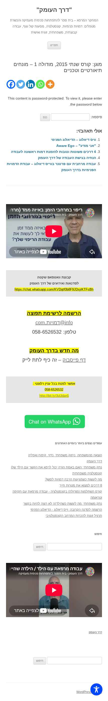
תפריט (54, 45)
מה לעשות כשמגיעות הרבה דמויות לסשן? (73, 479)
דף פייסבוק (74, 360)
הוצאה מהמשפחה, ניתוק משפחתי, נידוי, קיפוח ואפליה (65, 455)
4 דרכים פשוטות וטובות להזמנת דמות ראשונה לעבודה (53, 152)
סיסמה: (96, 117)
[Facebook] (11, 84)
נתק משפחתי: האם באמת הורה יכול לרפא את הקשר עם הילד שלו (56, 467)
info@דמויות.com (54, 322)
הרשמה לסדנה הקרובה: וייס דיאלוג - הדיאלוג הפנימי (66, 510)
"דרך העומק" (54, 9)
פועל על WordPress (89, 692)
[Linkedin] (30, 84)
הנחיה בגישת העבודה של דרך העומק (67, 158)
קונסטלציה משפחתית (87, 473)
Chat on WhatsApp (50, 421)
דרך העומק (94, 461)
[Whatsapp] (40, 84)
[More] (50, 84)
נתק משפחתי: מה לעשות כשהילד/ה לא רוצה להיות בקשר (62, 503)
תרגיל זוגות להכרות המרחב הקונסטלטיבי (74, 516)
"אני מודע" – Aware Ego (76, 146)
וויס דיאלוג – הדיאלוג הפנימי (73, 140)
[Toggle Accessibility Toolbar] (96, 689)
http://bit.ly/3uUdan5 (54, 396)
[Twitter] (20, 84)
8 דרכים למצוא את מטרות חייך (81, 485)
